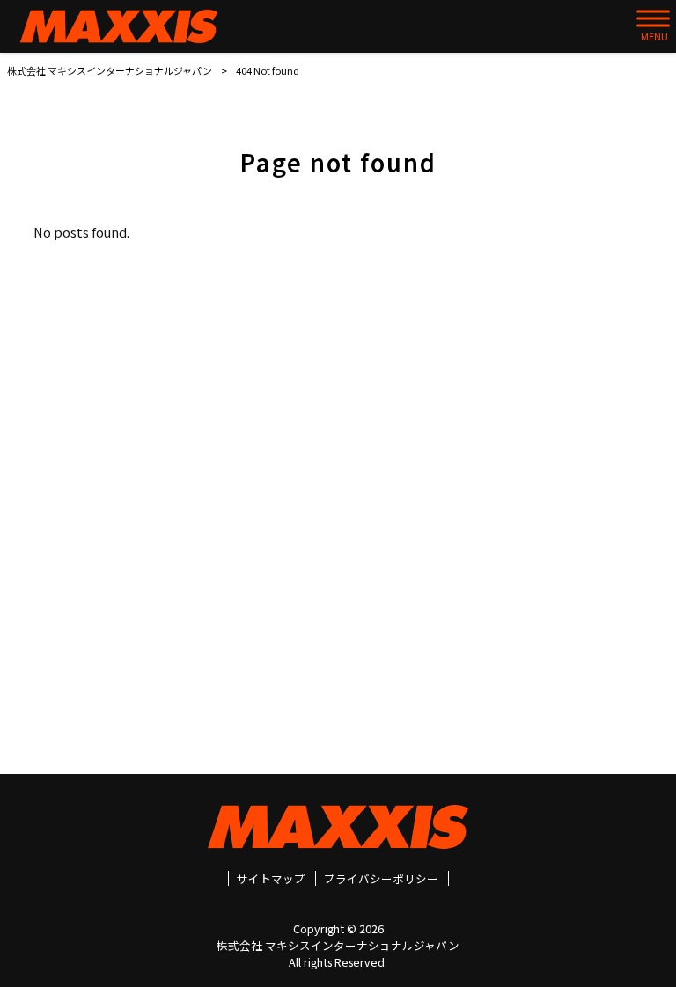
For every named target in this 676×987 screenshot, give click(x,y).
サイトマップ (271, 879)
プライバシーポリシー (381, 879)
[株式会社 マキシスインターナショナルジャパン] (119, 26)
